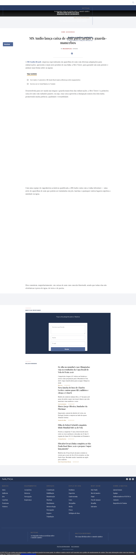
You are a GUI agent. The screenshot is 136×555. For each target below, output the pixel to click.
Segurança (28, 500)
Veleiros (4, 506)
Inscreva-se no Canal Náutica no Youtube (42, 84)
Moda (71, 506)
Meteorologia (51, 506)
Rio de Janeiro (53, 3)
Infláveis (5, 493)
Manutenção (51, 496)
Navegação (28, 496)
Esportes (72, 493)
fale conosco (75, 546)
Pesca (71, 510)
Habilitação (50, 493)
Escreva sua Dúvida (58, 327)
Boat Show (95, 486)
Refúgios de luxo (74, 513)
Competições (62, 439)
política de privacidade (63, 546)
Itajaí (62, 3)
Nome (54, 337)
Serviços (50, 486)
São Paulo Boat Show (64, 462)
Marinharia (50, 503)
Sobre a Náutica (120, 486)
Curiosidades (62, 404)
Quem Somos (117, 490)
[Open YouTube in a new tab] (72, 53)
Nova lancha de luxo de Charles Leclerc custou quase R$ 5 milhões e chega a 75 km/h (73, 390)
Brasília (81, 3)
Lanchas (5, 500)
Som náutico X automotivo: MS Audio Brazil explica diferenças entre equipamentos (55, 80)
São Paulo (43, 3)
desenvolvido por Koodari (68, 549)
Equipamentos (30, 486)
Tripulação (50, 517)
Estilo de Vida (75, 486)
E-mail (54, 343)
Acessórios (27, 490)
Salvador (90, 3)
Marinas (49, 500)
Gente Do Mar (62, 420)
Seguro (49, 513)
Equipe (115, 493)
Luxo (70, 500)
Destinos (71, 490)
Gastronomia (73, 496)
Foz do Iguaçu (71, 3)
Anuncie (116, 500)
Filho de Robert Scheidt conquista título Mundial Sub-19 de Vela (72, 426)
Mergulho (72, 503)
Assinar (7, 44)
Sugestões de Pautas (120, 503)
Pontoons (5, 503)
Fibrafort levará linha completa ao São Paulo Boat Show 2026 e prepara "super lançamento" (74, 446)
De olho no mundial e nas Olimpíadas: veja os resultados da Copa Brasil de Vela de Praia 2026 (74, 369)
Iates (3, 490)
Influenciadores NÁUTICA (122, 496)
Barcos (60, 385)
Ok (22, 554)
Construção (50, 490)
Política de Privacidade (29, 554)
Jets (3, 496)
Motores (27, 493)
